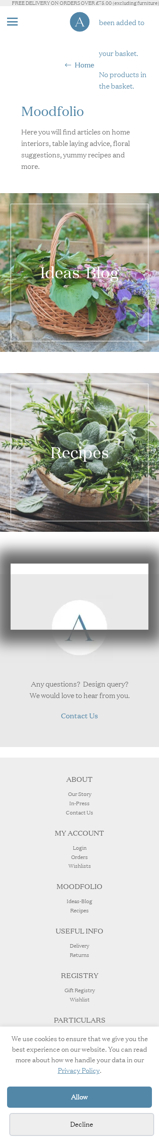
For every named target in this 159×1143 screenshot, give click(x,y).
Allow (79, 1097)
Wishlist (80, 999)
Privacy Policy (79, 1070)
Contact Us (79, 812)
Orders (79, 857)
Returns (79, 955)
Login (80, 847)
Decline (81, 1124)
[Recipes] (79, 452)
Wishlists (79, 866)
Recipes (79, 910)
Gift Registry (79, 990)
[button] (12, 21)
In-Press (79, 803)
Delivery (79, 945)
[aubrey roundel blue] (80, 22)
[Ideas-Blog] (79, 272)
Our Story (79, 794)
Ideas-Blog (79, 901)
